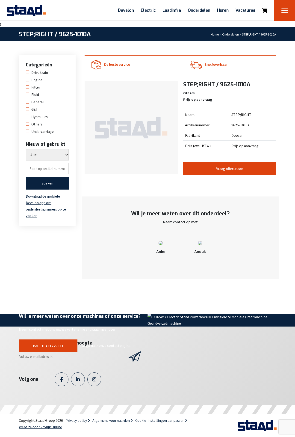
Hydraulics (39, 116)
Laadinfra (171, 10)
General (37, 102)
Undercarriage (42, 131)
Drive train (39, 72)
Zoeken (47, 183)
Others (36, 124)
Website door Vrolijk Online (40, 427)
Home (215, 34)
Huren (223, 10)
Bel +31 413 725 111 (48, 346)
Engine (36, 79)
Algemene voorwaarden (111, 420)
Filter (35, 87)
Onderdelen (199, 10)
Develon (126, 10)
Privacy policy (76, 420)
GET (34, 109)
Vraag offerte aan (229, 168)
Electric (148, 10)
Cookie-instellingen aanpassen (160, 420)
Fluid (35, 94)
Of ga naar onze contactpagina (106, 345)
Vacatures (245, 10)
